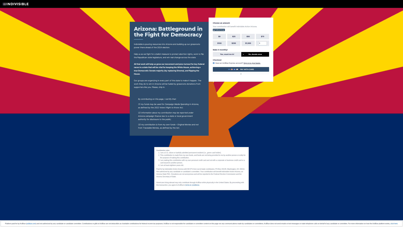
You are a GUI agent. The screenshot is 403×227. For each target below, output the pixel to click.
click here (394, 223)
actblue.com (31, 223)
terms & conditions (192, 185)
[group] (241, 40)
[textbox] (263, 43)
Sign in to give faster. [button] (252, 63)
